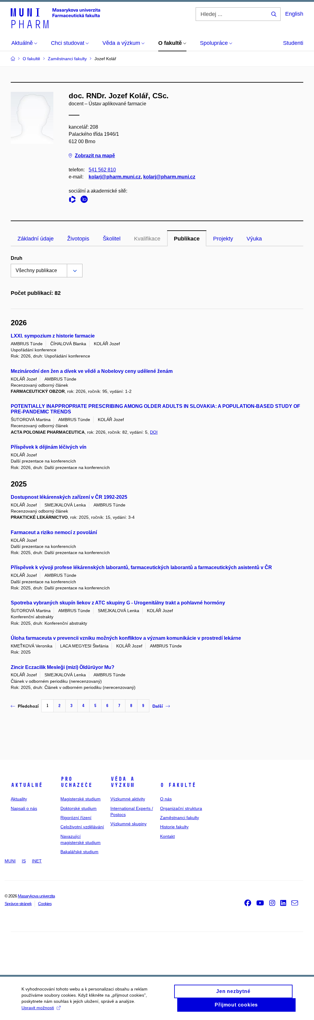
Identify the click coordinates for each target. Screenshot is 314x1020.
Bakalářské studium (79, 851)
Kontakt (167, 836)
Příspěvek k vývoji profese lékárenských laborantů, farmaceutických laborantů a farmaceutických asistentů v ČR (141, 567)
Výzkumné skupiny (128, 823)
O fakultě (178, 785)
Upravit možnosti (37, 1007)
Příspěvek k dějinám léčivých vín (48, 447)
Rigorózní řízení (75, 817)
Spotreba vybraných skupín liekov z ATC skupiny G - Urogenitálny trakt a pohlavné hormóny (118, 602)
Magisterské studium (80, 798)
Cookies (45, 903)
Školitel (112, 239)
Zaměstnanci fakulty (179, 817)
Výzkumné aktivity (127, 798)
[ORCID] (85, 200)
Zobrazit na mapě (95, 155)
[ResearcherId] (74, 200)
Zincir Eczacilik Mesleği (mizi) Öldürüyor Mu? (62, 667)
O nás (166, 798)
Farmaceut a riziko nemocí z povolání (54, 532)
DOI (154, 432)
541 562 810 (102, 169)
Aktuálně (27, 785)
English (294, 14)
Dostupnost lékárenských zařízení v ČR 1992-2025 (69, 497)
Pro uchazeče (76, 782)
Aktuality (19, 798)
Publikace (187, 239)
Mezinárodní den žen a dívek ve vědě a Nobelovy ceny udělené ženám (92, 371)
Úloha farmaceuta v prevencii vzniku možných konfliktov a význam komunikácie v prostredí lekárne (126, 638)
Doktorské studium (78, 808)
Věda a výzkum (122, 782)
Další (157, 706)
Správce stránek (18, 903)
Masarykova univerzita (36, 895)
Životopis (78, 239)
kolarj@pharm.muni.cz (115, 176)
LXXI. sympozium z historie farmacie (53, 335)
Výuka (254, 239)
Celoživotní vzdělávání (82, 826)
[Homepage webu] (55, 17)
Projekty (223, 239)
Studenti (293, 43)
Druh (16, 258)
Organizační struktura (181, 808)
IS (24, 860)
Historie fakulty (174, 826)
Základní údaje (35, 239)
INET (37, 860)
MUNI (10, 860)
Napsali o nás (24, 808)
